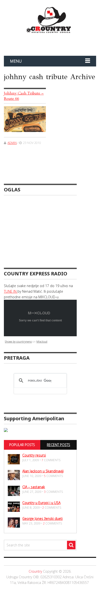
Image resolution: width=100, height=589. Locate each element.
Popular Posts (22, 444)
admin (12, 143)
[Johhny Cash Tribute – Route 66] (25, 119)
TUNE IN (10, 291)
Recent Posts (58, 444)
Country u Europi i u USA (41, 502)
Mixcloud (41, 341)
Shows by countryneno (18, 341)
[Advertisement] (61, 43)
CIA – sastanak (33, 487)
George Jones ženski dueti (42, 518)
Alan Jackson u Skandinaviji (43, 471)
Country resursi (34, 455)
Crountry (35, 571)
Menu (16, 61)
